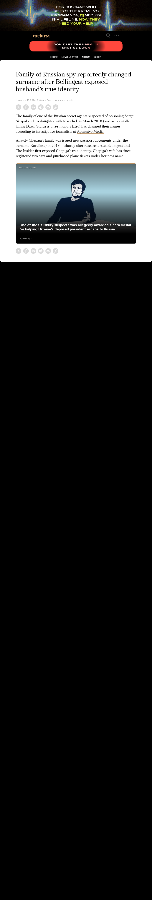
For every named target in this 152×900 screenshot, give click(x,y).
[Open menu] (116, 35)
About (86, 57)
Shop (98, 57)
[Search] (108, 35)
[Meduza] (41, 35)
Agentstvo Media (64, 100)
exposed (48, 151)
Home (54, 57)
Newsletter (70, 57)
